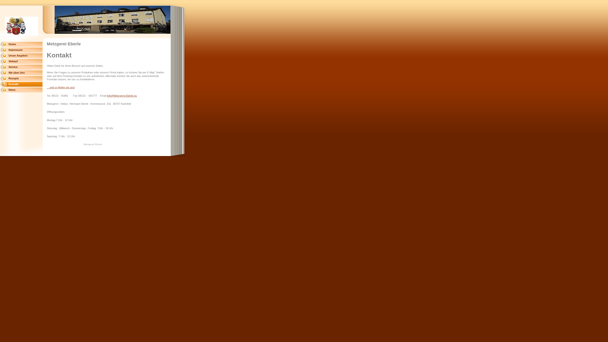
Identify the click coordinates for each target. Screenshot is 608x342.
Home (12, 44)
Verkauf (13, 61)
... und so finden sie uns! (61, 87)
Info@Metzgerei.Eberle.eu (122, 95)
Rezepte (14, 78)
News (12, 89)
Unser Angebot (18, 55)
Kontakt (14, 84)
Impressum (16, 49)
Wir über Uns (17, 72)
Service (13, 67)
